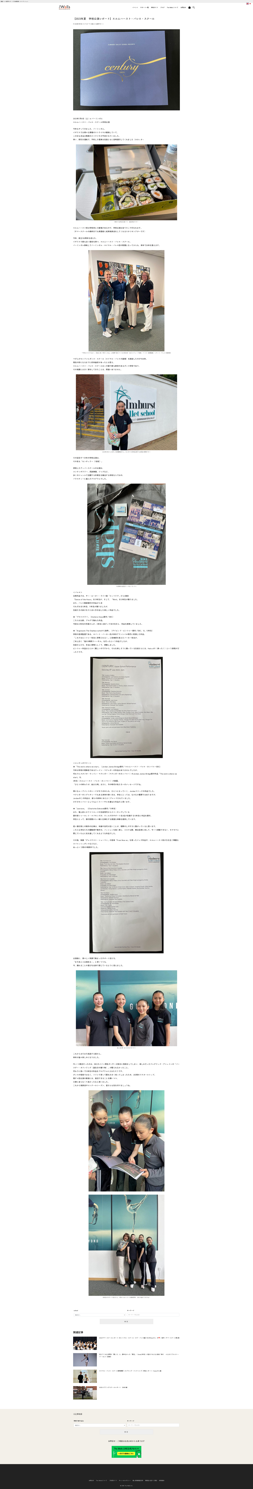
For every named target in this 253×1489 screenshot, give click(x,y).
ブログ (86, 24)
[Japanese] (250, 3)
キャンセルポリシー (125, 1480)
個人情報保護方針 (138, 1480)
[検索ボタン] (194, 7)
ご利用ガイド (113, 1480)
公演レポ (93, 24)
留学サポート (100, 24)
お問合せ (91, 1480)
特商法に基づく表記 (151, 1480)
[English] (247, 3)
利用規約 (161, 1480)
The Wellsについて (101, 1480)
